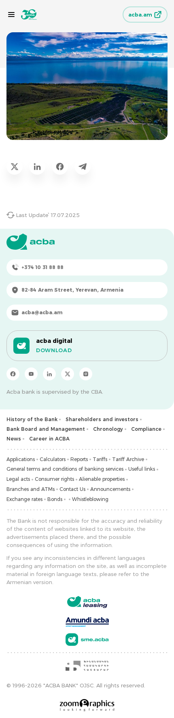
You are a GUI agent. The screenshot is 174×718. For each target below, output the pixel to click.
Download (54, 350)
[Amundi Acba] (87, 621)
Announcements (110, 489)
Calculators (53, 459)
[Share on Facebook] (60, 167)
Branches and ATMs (30, 489)
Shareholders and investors (102, 419)
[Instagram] (85, 373)
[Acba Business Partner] (87, 639)
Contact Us (72, 489)
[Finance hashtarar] (87, 666)
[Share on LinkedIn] (37, 167)
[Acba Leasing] (87, 602)
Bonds (54, 499)
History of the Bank (31, 419)
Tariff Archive (128, 459)
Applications (20, 459)
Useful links (141, 469)
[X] (67, 373)
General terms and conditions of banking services (64, 469)
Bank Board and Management (45, 429)
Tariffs (100, 459)
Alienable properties (102, 479)
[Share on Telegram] (82, 167)
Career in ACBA (49, 439)
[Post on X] (14, 167)
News (13, 439)
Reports (79, 459)
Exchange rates (24, 499)
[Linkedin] (49, 373)
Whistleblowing (90, 499)
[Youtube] (31, 373)
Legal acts (18, 479)
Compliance (146, 429)
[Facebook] (12, 373)
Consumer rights (54, 479)
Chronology (108, 429)
